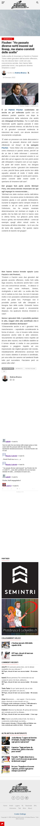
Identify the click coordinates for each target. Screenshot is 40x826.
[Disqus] (20, 408)
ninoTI (4, 667)
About (30, 808)
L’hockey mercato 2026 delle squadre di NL (22, 644)
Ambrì (11, 805)
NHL (35, 805)
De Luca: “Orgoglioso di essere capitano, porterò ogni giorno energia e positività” (22, 768)
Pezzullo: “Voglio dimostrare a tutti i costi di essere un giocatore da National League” (24, 759)
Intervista (19, 369)
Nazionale (28, 805)
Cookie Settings (20, 814)
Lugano (17, 805)
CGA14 (4, 710)
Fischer (5, 148)
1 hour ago (28, 705)
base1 (4, 678)
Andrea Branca (20, 73)
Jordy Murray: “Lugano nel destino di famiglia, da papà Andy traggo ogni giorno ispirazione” (24, 740)
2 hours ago (28, 725)
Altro (24, 808)
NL (22, 805)
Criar (3, 699)
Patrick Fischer (16, 110)
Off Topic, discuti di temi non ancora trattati (22, 654)
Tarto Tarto (6, 688)
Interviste (13, 808)
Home (5, 805)
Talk (19, 808)
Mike (3, 719)
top (4, 371)
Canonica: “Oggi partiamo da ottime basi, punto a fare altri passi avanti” (22, 749)
